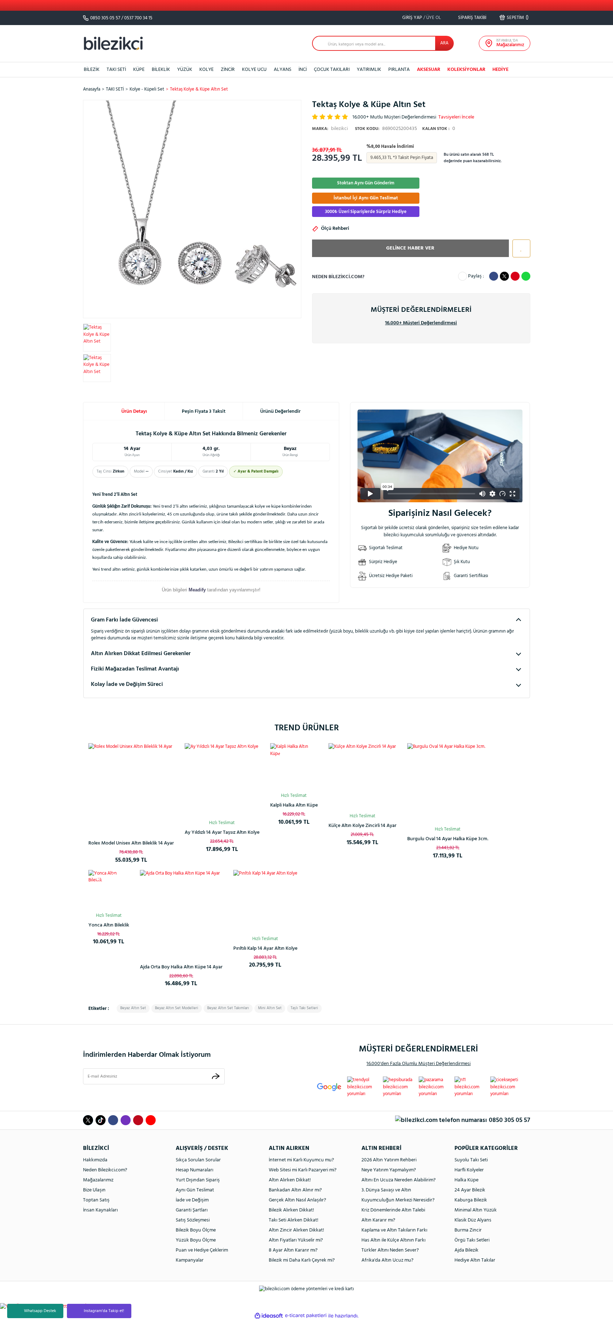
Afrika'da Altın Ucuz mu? (387, 1260)
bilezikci (330, 128)
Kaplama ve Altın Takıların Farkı (394, 1230)
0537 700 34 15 (138, 18)
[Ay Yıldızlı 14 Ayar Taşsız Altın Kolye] (222, 780)
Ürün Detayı (134, 411)
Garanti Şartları (192, 1210)
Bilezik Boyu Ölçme (196, 1230)
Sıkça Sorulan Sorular (198, 1160)
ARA (444, 43)
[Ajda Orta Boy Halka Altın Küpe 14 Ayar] (181, 911)
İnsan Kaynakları (100, 1210)
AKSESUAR (428, 70)
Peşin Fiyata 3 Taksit (203, 411)
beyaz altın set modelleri (176, 1008)
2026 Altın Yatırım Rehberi (389, 1160)
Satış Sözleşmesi (193, 1220)
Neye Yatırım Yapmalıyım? (388, 1170)
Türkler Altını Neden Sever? (390, 1250)
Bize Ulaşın (94, 1190)
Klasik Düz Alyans (472, 1220)
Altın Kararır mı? (378, 1220)
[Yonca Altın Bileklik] (108, 890)
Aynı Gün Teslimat (195, 1190)
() (518, 17)
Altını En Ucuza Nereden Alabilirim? (398, 1180)
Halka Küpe (466, 1180)
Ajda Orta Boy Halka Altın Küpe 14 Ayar (181, 967)
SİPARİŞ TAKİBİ (471, 17)
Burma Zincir (468, 1230)
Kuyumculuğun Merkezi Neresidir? (397, 1200)
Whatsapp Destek (40, 1311)
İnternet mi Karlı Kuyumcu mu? (301, 1160)
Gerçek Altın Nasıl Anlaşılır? (297, 1200)
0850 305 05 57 (105, 18)
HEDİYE (500, 70)
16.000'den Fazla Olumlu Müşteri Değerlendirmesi (418, 1064)
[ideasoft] (268, 1315)
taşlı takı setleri (304, 1008)
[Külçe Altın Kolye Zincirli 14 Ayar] (362, 777)
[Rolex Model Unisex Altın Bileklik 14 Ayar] (131, 786)
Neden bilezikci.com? (338, 277)
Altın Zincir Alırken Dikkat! (296, 1230)
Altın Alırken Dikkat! (290, 1180)
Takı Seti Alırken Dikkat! (293, 1220)
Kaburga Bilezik (470, 1200)
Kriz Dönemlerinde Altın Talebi (393, 1210)
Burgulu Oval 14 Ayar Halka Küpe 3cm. (447, 839)
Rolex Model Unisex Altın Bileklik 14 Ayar (131, 843)
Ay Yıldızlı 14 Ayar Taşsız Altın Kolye (222, 832)
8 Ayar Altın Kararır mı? (293, 1250)
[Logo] (113, 43)
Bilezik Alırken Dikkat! (291, 1210)
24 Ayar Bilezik (469, 1190)
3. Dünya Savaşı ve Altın (386, 1190)
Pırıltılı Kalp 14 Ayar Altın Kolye (265, 948)
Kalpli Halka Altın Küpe (294, 805)
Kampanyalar (190, 1260)
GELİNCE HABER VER (410, 248)
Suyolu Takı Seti (471, 1160)
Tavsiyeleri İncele (456, 117)
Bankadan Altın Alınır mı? (295, 1190)
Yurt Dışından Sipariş (198, 1180)
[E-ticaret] (306, 1315)
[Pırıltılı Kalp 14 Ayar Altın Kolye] (265, 902)
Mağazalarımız (98, 1180)
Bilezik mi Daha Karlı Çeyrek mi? (302, 1260)
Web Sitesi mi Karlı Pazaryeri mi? (302, 1170)
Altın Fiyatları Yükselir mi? (296, 1240)
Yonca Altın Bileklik (108, 925)
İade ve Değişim (192, 1200)
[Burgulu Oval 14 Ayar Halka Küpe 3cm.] (447, 783)
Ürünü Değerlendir (280, 411)
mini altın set (270, 1008)
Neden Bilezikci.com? (105, 1170)
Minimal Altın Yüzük (475, 1210)
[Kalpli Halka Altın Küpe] (294, 767)
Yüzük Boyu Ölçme (196, 1240)
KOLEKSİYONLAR (466, 70)
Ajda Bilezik (466, 1250)
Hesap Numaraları (194, 1170)
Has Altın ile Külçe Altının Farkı (393, 1240)
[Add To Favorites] (519, 248)
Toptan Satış (96, 1200)
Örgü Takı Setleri (472, 1240)
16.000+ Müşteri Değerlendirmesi (421, 323)
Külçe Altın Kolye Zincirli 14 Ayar (362, 826)
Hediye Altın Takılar (474, 1260)
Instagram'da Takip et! (104, 1311)
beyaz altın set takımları (228, 1008)
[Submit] (215, 1076)
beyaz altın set (133, 1008)
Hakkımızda (95, 1160)
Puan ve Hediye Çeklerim (202, 1250)
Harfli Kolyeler (469, 1170)
